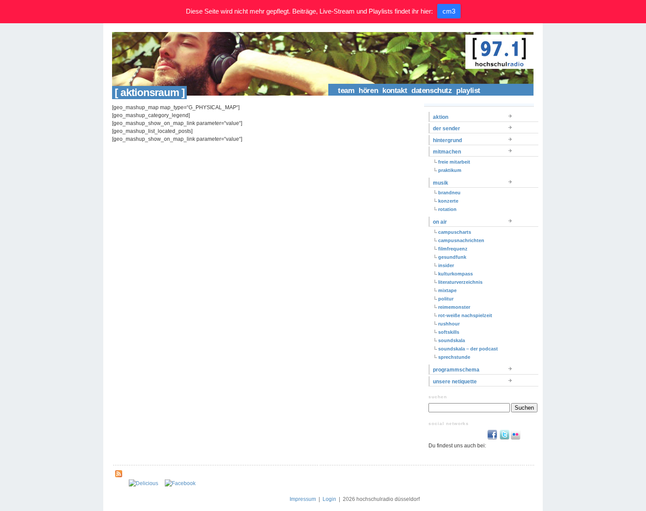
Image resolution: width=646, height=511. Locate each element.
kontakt (394, 90)
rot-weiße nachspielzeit (465, 315)
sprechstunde (454, 357)
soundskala (451, 340)
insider (446, 265)
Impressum (303, 499)
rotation (447, 209)
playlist (468, 90)
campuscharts (454, 232)
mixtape (447, 290)
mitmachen (447, 152)
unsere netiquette (455, 382)
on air (440, 222)
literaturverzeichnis (460, 282)
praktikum (449, 170)
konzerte (448, 201)
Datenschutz (431, 90)
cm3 (449, 11)
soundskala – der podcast (468, 348)
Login (329, 499)
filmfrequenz (453, 248)
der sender (446, 128)
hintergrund (447, 140)
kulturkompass (455, 273)
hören (368, 90)
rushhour (449, 323)
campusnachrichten (461, 240)
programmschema (456, 370)
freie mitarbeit (454, 161)
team (346, 90)
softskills (448, 332)
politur (446, 298)
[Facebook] (180, 483)
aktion (440, 117)
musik (440, 183)
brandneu (449, 192)
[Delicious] (143, 483)
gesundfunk (452, 257)
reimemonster (454, 307)
